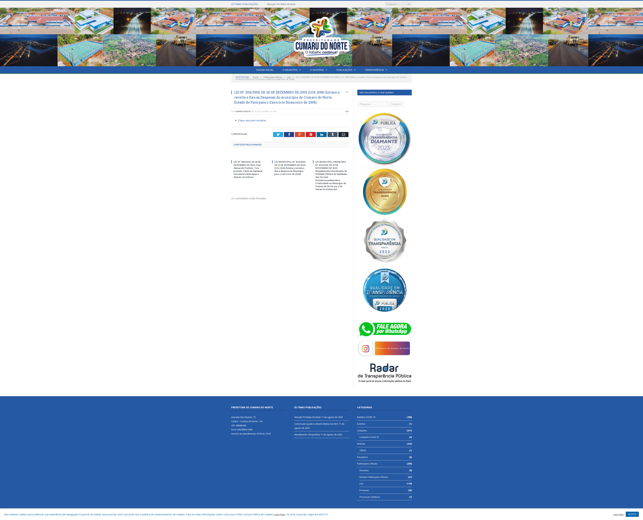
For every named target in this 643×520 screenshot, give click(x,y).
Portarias (364, 490)
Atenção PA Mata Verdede (307, 417)
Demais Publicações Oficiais (374, 477)
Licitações (362, 430)
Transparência (374, 69)
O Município (290, 69)
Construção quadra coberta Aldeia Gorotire (290, 4)
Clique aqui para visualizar (252, 120)
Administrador (243, 111)
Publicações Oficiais (367, 463)
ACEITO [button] (632, 514)
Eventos (361, 423)
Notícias (361, 443)
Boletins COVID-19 (366, 417)
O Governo (317, 69)
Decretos (364, 470)
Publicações (344, 69)
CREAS (363, 450)
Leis (347, 111)
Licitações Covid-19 (369, 437)
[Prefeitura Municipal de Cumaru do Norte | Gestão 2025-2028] (321, 36)
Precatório (362, 457)
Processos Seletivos (370, 496)
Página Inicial (265, 69)
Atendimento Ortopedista (307, 434)
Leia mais (279, 514)
